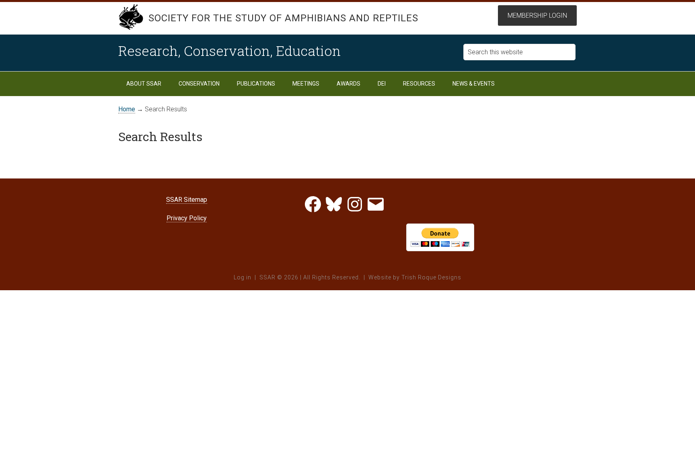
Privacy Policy (187, 218)
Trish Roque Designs (431, 277)
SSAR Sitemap (186, 199)
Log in (242, 277)
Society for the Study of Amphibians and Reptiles (283, 18)
